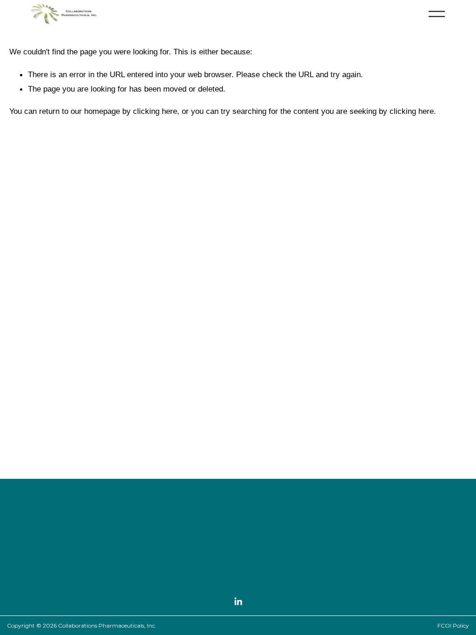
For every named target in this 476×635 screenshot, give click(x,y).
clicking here (155, 111)
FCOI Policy (453, 625)
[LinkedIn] (238, 601)
